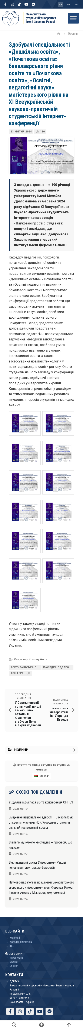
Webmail (15, 937)
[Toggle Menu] (73, 18)
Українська (16, 957)
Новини (73, 33)
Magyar (14, 961)
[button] (25, 423)
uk (60, 4)
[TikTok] (19, 4)
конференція (20, 673)
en (75, 4)
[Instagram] (12, 4)
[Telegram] (33, 4)
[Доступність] (41, 1024)
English (14, 965)
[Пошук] (14, 1024)
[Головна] (60, 33)
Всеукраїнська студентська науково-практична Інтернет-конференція (25, 667)
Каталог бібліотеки (21, 941)
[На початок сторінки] (69, 1024)
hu (68, 4)
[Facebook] (5, 4)
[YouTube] (26, 4)
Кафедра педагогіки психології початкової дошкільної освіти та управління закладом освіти (58, 667)
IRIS (12, 945)
